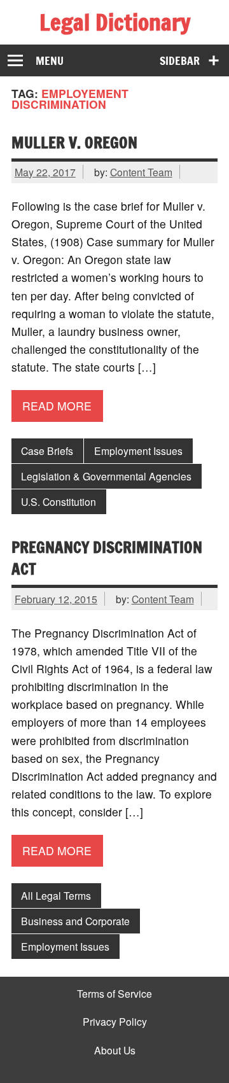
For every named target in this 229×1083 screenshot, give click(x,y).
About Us (114, 1050)
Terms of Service (114, 994)
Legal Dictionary (114, 22)
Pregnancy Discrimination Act (106, 558)
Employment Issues (138, 451)
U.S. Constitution (58, 501)
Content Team (141, 172)
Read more (57, 406)
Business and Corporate (75, 921)
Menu (50, 61)
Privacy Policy (115, 1022)
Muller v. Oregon (74, 142)
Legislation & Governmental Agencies (106, 476)
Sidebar (180, 61)
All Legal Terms (56, 895)
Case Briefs (47, 451)
